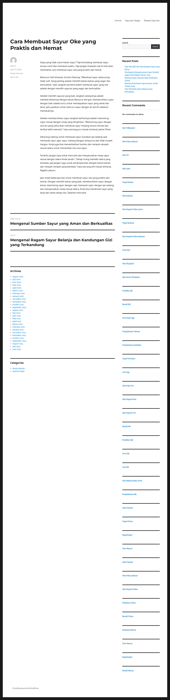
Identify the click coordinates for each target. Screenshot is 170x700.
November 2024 (19, 335)
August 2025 (17, 310)
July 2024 (16, 346)
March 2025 (17, 324)
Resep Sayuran (152, 20)
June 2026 (16, 282)
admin (13, 66)
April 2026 (16, 288)
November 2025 (19, 302)
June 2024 (16, 349)
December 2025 (19, 299)
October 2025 (18, 305)
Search (125, 43)
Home (118, 20)
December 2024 (19, 332)
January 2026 (18, 296)
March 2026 (17, 291)
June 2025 (16, 316)
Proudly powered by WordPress (26, 688)
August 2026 (17, 277)
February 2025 (18, 327)
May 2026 (16, 285)
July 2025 (16, 313)
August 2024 (17, 344)
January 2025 (18, 330)
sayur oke (14, 77)
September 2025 (19, 307)
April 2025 (16, 321)
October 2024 (18, 338)
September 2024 (19, 341)
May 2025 (16, 318)
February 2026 (18, 293)
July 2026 (16, 279)
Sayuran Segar (132, 20)
